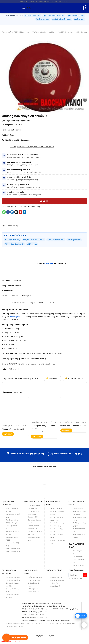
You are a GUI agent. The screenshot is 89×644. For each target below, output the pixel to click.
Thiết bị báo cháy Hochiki (43, 39)
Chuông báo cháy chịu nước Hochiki (43, 434)
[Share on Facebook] (8, 219)
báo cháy (48, 270)
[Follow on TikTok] (73, 590)
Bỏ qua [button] (61, 5)
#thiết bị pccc (79, 26)
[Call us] (78, 590)
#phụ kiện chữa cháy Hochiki (53, 23)
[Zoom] (5, 117)
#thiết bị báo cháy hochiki (61, 26)
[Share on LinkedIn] (24, 219)
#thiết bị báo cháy (42, 26)
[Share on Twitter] (12, 219)
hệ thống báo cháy (17, 324)
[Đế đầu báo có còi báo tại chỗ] (73, 415)
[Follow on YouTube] (81, 590)
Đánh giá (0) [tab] (13, 233)
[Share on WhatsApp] (4, 219)
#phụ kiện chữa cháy (32, 23)
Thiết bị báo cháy (21, 39)
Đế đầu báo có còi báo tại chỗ (73, 433)
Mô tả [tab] (4, 233)
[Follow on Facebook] (70, 590)
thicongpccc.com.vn (36, 631)
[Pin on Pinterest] (20, 219)
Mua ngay (8, 447)
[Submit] (85, 586)
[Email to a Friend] (16, 219)
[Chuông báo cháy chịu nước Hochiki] (44, 415)
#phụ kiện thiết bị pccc (75, 23)
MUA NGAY (44, 208)
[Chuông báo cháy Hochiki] (15, 417)
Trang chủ (6, 39)
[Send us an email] (75, 590)
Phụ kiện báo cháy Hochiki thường (72, 39)
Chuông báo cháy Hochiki (13, 436)
